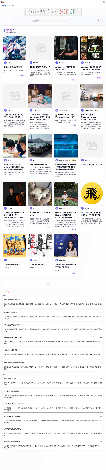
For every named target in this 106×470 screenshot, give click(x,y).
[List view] (101, 21)
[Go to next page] (61, 283)
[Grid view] (98, 21)
